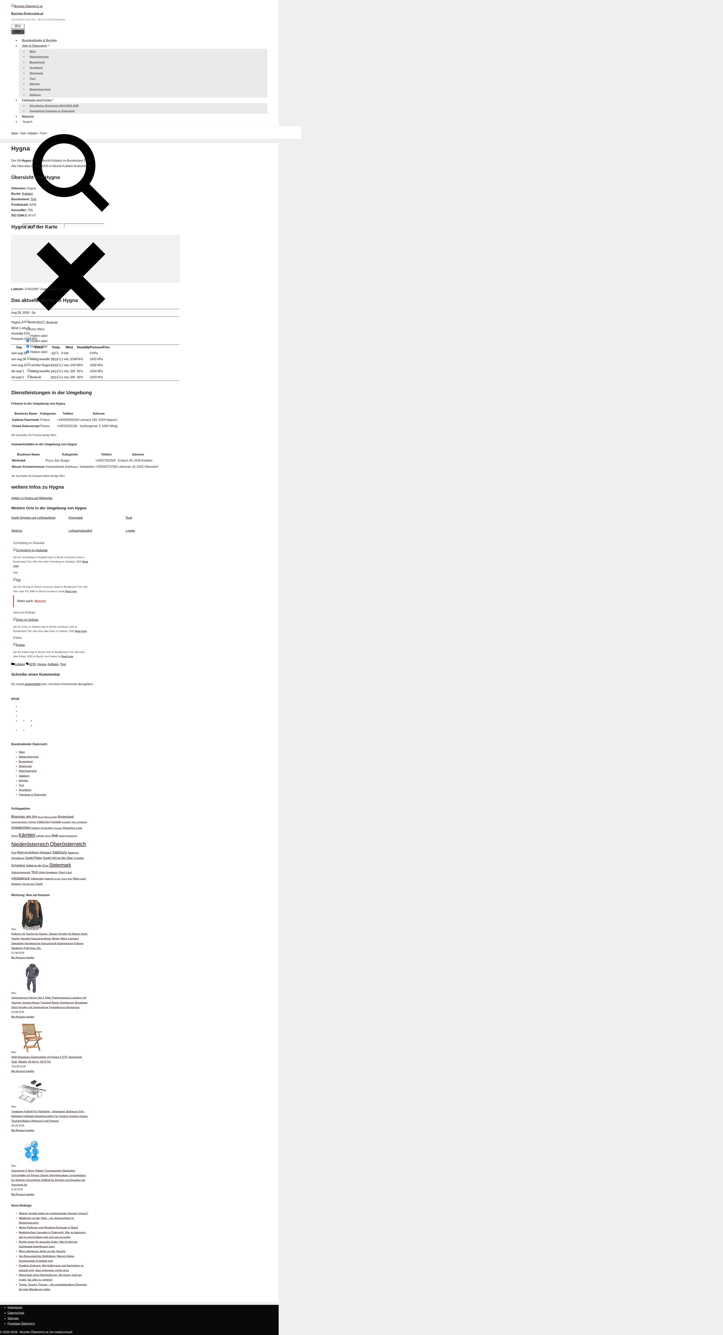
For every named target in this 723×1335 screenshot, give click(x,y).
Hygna (41, 664)
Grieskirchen (20, 828)
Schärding (18, 865)
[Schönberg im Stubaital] (30, 550)
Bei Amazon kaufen (22, 957)
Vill (15, 572)
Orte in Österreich (34, 45)
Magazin (28, 116)
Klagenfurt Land (72, 827)
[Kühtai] (19, 645)
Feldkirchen (43, 822)
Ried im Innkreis (28, 852)
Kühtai (17, 637)
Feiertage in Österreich (32, 794)
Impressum (15, 1307)
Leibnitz (40, 835)
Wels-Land (79, 878)
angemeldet (32, 684)
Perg (13, 852)
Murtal (62, 836)
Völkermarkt (37, 878)
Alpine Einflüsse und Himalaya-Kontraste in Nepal (48, 1227)
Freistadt (55, 822)
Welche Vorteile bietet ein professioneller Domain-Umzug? (53, 1213)
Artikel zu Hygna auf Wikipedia (31, 498)
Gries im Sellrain (24, 612)
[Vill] (17, 580)
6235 (32, 664)
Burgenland (37, 62)
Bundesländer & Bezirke (39, 40)
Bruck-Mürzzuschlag (47, 817)
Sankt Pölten (33, 858)
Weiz (70, 879)
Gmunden (66, 822)
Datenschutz (16, 1312)
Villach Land (65, 872)
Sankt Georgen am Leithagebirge (33, 517)
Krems (14, 835)
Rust (129, 517)
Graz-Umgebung (79, 822)
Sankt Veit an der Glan (58, 858)
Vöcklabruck (20, 878)
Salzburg (35, 94)
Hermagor (57, 828)
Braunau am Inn (24, 816)
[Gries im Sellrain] (25, 619)
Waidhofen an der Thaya (55, 879)
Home (14, 133)
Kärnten (35, 83)
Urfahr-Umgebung (47, 872)
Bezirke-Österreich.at (27, 13)
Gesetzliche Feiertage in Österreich (52, 110)
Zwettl (39, 883)
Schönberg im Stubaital (28, 543)
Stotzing (16, 530)
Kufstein (32, 133)
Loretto (130, 530)
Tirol (32, 78)
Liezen (48, 836)
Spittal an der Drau (37, 865)
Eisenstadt (76, 517)
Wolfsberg (16, 884)
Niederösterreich (40, 89)
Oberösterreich (39, 56)
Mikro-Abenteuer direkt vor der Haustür (42, 1251)
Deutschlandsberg (19, 822)
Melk (55, 835)
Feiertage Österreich (21, 1323)
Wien (33, 51)
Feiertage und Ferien (37, 100)
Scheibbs (79, 858)
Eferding (32, 822)
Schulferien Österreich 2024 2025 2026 (54, 105)
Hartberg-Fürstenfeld (41, 828)
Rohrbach (46, 852)
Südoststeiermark (21, 872)
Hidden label (38, 335)
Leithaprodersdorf (80, 530)
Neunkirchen (71, 836)
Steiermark (36, 73)
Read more (71, 591)
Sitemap (13, 1318)
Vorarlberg (36, 67)
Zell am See (28, 884)
